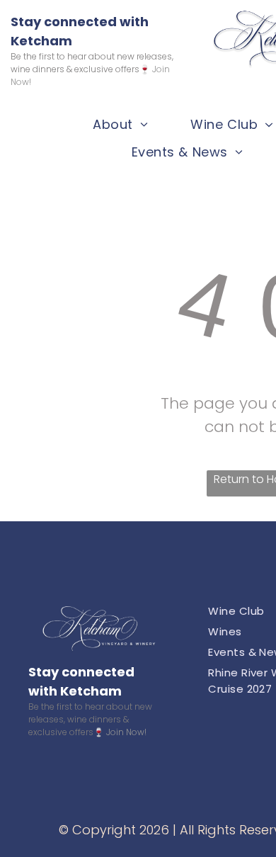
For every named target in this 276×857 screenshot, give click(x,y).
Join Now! (126, 732)
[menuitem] (120, 124)
